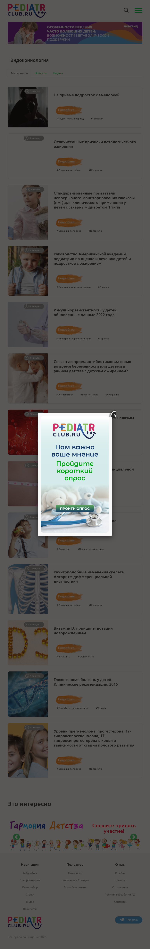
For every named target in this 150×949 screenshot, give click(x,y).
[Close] (112, 413)
